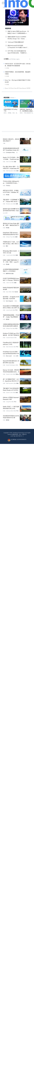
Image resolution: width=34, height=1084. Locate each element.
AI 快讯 (6, 59)
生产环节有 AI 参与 (19, 59)
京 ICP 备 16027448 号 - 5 (17, 436)
